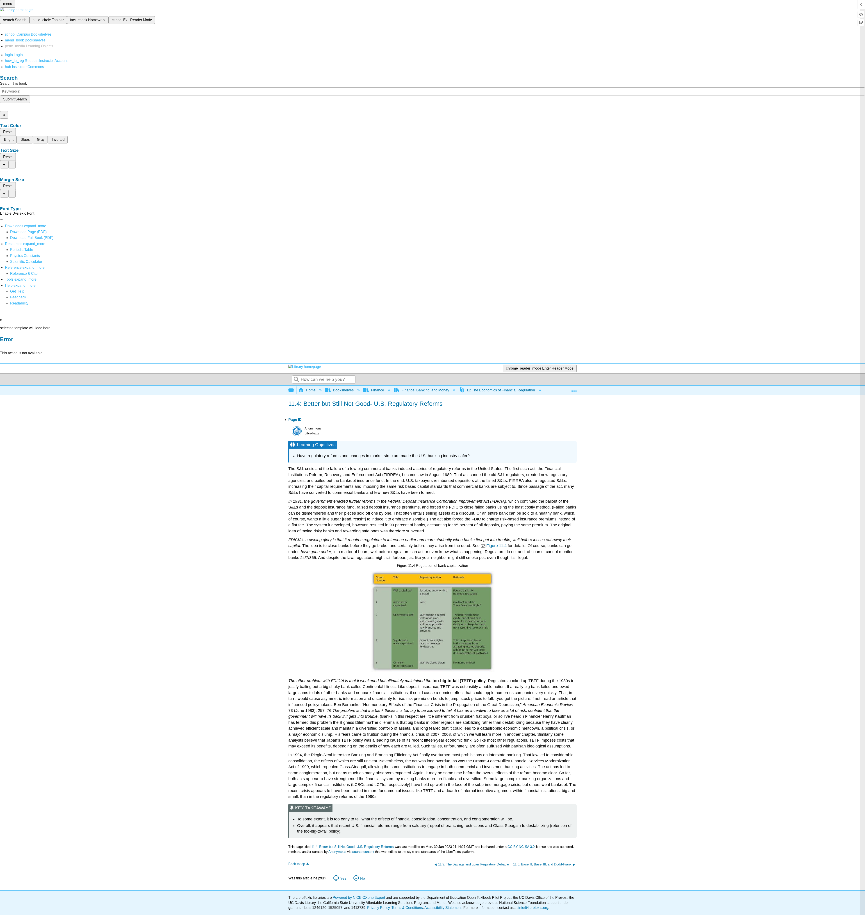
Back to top (296, 864)
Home (310, 390)
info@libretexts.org (532, 908)
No (362, 878)
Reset (8, 132)
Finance (377, 390)
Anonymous (337, 852)
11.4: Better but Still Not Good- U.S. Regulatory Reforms (352, 847)
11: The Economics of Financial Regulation (501, 390)
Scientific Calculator (26, 261)
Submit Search (15, 99)
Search (296, 380)
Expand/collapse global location (574, 389)
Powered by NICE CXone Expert (359, 897)
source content (363, 852)
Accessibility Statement (443, 908)
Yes (343, 878)
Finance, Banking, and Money (425, 390)
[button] (18, 297)
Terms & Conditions (407, 908)
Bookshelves (343, 390)
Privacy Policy (378, 908)
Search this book (13, 83)
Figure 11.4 (496, 545)
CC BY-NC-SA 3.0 (521, 847)
